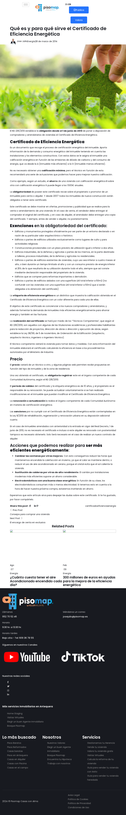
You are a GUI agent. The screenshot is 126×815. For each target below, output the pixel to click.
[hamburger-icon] (25, 4)
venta (72, 210)
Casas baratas (15, 751)
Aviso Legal (74, 795)
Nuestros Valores (56, 742)
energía (112, 505)
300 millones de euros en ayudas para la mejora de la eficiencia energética (89, 581)
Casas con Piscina (17, 763)
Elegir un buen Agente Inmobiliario (25, 721)
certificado (91, 505)
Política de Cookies (78, 799)
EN (66, 4)
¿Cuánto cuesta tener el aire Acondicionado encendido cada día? (36, 581)
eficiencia (102, 505)
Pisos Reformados (16, 747)
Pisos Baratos (14, 742)
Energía (31, 41)
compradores (17, 134)
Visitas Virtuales (15, 717)
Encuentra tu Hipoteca (59, 759)
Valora (79, 20)
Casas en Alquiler (16, 759)
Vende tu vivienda (97, 747)
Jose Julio (21, 41)
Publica (80, 10)
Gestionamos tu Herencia (101, 742)
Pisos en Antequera (17, 755)
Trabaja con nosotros (58, 763)
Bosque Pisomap (16, 725)
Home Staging (14, 713)
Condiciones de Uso (78, 807)
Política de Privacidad (79, 803)
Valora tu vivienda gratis (100, 751)
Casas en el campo (17, 767)
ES (69, 4)
